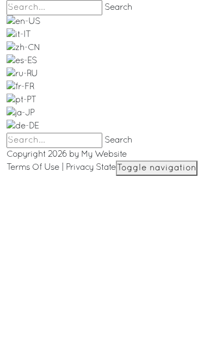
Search (118, 7)
